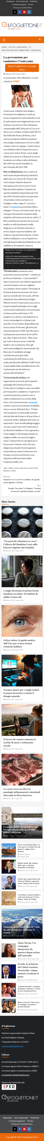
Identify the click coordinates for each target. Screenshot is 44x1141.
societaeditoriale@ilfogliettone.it (15, 1075)
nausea (33, 402)
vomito (13, 471)
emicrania (23, 468)
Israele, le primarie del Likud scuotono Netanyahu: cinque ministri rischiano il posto (28, 970)
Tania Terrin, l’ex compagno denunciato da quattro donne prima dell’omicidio (29, 949)
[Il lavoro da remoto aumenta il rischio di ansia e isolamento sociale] (22, 720)
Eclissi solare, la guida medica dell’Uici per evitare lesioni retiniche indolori (19, 643)
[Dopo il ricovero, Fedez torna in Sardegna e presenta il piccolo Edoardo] (9, 1006)
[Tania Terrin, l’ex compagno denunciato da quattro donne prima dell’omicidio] (9, 950)
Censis (14, 206)
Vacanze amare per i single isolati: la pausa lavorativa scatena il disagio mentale (21, 692)
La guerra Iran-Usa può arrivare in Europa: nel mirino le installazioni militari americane (20, 830)
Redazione (11, 1)
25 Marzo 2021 (20, 74)
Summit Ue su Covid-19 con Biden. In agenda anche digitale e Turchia (21, 479)
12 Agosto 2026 (18, 550)
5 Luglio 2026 (18, 749)
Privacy (30, 4)
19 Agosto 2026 (34, 959)
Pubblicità (33, 1)
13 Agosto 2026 (33, 994)
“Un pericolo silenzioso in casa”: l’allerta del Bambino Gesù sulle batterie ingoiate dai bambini (20, 544)
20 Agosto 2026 (22, 835)
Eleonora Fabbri (10, 835)
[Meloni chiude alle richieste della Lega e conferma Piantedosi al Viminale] (9, 867)
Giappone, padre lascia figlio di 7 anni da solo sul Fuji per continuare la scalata (21, 930)
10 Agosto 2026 (18, 600)
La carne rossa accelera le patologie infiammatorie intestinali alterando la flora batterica (21, 792)
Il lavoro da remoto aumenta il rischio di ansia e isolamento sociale (19, 742)
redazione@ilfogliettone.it (13, 1046)
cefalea (10, 468)
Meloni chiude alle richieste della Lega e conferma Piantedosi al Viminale (28, 865)
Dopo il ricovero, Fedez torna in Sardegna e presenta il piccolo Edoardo (28, 1004)
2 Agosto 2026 (18, 699)
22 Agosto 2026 (18, 935)
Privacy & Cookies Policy (22, 8)
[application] (22, 259)
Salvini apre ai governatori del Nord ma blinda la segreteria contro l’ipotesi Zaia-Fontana (29, 881)
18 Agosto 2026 (33, 980)
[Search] (39, 39)
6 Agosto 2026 (18, 650)
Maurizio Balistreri (25, 854)
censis (16, 468)
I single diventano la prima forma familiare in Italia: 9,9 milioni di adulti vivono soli (21, 593)
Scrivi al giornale (22, 1)
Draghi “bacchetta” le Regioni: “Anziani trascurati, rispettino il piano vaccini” (24, 488)
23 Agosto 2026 (33, 886)
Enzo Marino (23, 959)
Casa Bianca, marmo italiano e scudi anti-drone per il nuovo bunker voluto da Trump (29, 897)
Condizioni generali (19, 4)
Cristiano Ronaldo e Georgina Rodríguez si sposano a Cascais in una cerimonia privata (29, 989)
